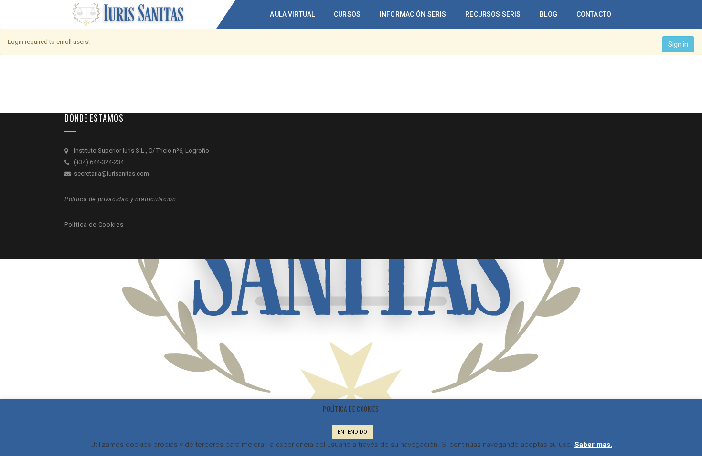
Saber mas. (593, 444)
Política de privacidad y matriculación (120, 199)
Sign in (678, 44)
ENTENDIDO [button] (352, 432)
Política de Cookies (93, 224)
